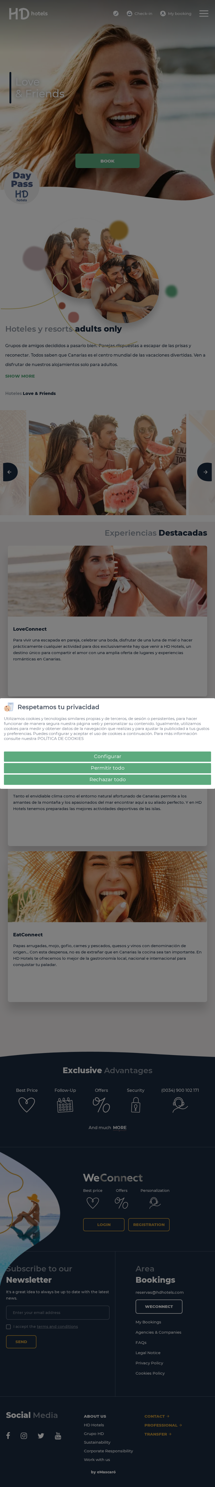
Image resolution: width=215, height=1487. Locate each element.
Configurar (107, 756)
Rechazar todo (107, 779)
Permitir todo (108, 768)
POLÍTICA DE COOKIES (60, 738)
